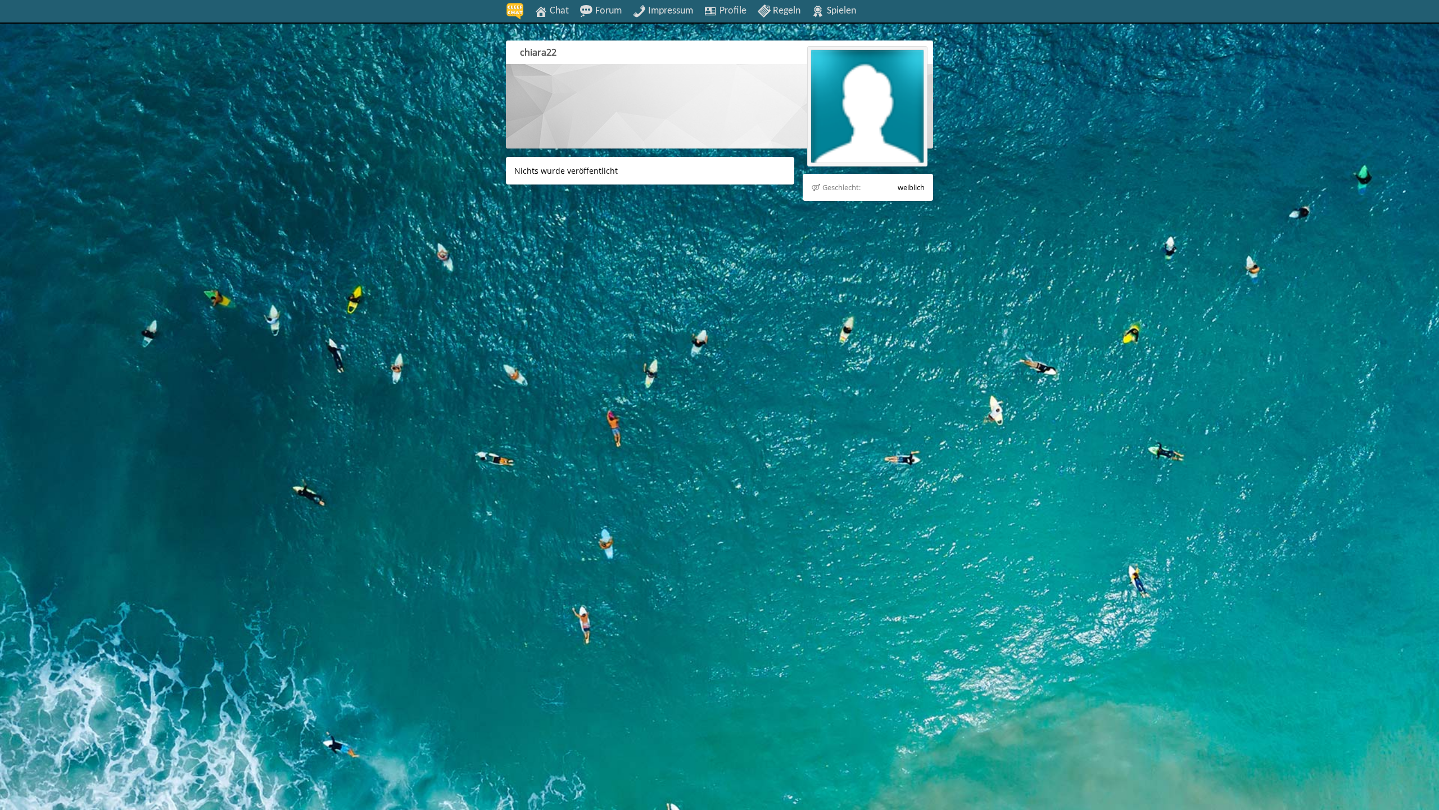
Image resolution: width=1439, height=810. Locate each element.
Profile (731, 11)
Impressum (669, 11)
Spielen (840, 11)
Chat (558, 11)
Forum (607, 11)
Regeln (785, 11)
